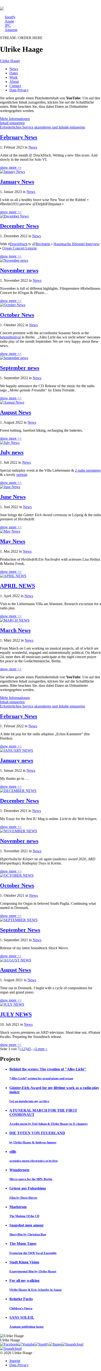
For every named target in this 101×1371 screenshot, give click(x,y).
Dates (13, 73)
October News (17, 315)
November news (19, 270)
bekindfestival (10, 337)
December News (19, 226)
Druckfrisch (18, 244)
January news (16, 760)
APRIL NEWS (17, 586)
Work (13, 77)
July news (11, 452)
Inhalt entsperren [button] (12, 123)
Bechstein (43, 244)
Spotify (10, 17)
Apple (9, 21)
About (14, 82)
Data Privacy (19, 90)
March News (15, 630)
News (13, 69)
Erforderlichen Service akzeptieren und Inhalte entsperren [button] (42, 127)
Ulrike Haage (10, 61)
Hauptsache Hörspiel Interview (77, 244)
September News (20, 930)
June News (13, 497)
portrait (21, 475)
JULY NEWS (16, 1014)
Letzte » (41, 1049)
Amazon (11, 30)
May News (12, 541)
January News (17, 182)
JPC (8, 26)
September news (19, 368)
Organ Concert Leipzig (19, 248)
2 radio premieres (88, 470)
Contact (15, 86)
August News (15, 412)
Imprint (14, 1361)
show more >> (11, 167)
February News (18, 137)
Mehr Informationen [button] (15, 119)
